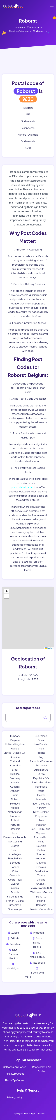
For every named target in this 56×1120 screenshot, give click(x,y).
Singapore (41, 858)
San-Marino (41, 871)
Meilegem (38, 932)
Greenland (15, 905)
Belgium (18, 26)
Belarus (15, 850)
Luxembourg (41, 769)
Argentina (15, 765)
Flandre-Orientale (19, 31)
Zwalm (15, 932)
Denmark (15, 790)
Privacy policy (14, 1097)
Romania (41, 905)
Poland (15, 820)
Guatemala (41, 735)
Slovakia (41, 867)
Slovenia (41, 862)
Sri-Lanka (41, 765)
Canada (14, 867)
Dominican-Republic (15, 837)
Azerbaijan (15, 854)
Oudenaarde (40, 31)
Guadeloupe (15, 909)
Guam (41, 740)
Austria (15, 782)
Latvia (41, 773)
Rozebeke (39, 962)
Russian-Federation (41, 909)
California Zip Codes (14, 1067)
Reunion (41, 845)
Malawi (41, 795)
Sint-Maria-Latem (37, 954)
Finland (15, 799)
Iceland (41, 752)
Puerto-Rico (41, 837)
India (41, 748)
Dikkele (14, 938)
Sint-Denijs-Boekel (37, 942)
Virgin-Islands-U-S (41, 888)
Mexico (15, 807)
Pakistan (41, 824)
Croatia (15, 845)
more (28, 976)
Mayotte (41, 896)
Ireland (41, 900)
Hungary (15, 735)
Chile (15, 871)
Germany (15, 778)
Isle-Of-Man (41, 744)
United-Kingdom (15, 744)
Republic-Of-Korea (41, 761)
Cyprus (15, 883)
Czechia (15, 786)
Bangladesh (15, 858)
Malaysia (41, 799)
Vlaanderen (33, 26)
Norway (41, 807)
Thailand (15, 761)
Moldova (15, 803)
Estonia (15, 892)
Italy (41, 757)
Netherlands (15, 812)
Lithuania (15, 828)
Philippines (41, 816)
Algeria (15, 888)
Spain (15, 795)
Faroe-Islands (15, 896)
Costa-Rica (15, 879)
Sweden (41, 854)
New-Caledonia (41, 803)
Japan (15, 833)
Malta (41, 790)
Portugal (15, 824)
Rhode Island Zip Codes (41, 1069)
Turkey (41, 875)
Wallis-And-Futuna (41, 892)
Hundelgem (13, 968)
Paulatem (15, 944)
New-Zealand (41, 812)
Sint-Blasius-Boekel (13, 954)
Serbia (41, 850)
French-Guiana (15, 900)
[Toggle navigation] (53, 6)
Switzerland (15, 841)
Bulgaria (15, 773)
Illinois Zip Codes (14, 1080)
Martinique (41, 786)
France (15, 748)
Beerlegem (37, 972)
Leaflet (50, 648)
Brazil (15, 769)
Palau (41, 841)
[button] (6, 591)
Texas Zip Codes (14, 1073)
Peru (41, 820)
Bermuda (15, 862)
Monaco (15, 816)
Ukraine (41, 879)
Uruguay (41, 883)
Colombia (14, 875)
